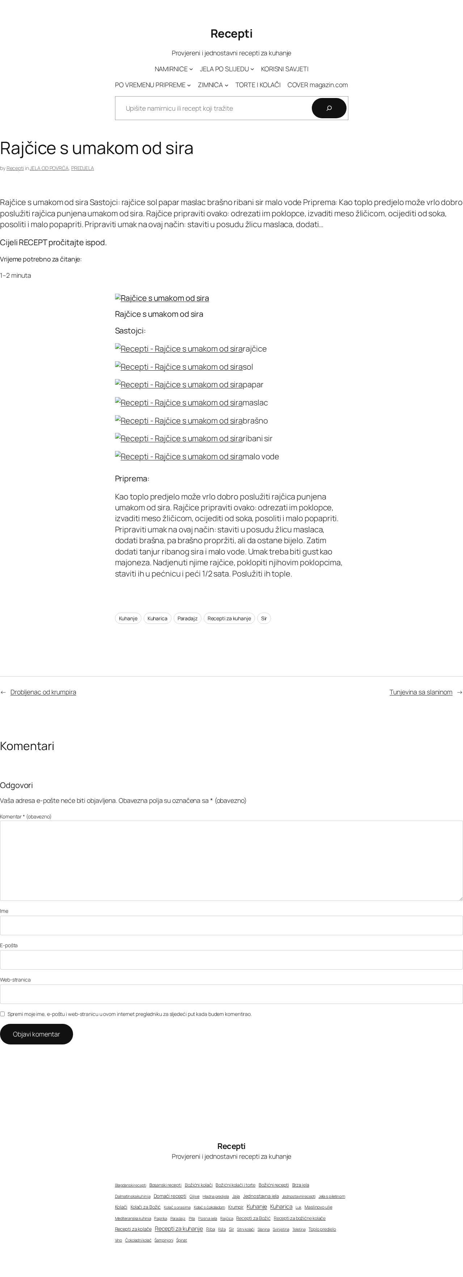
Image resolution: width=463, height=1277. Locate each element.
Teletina (298, 1229)
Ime (4, 910)
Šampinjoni (163, 1240)
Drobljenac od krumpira (43, 692)
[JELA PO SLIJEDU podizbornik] (252, 69)
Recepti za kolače (133, 1229)
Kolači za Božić (146, 1207)
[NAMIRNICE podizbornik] (191, 69)
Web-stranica (15, 979)
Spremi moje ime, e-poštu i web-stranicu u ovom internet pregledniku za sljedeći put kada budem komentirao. (130, 1013)
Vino (118, 1240)
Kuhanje (128, 618)
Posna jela (207, 1218)
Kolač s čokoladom (209, 1207)
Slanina (263, 1229)
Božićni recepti (274, 1185)
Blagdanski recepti (130, 1185)
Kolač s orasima (177, 1207)
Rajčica (226, 1218)
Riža (222, 1229)
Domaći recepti (170, 1196)
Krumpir (235, 1207)
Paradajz (187, 618)
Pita (192, 1218)
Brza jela (300, 1185)
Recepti (232, 33)
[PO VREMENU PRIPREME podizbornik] (189, 85)
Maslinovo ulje (318, 1207)
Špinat (181, 1240)
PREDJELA (82, 168)
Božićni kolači (199, 1185)
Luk (298, 1207)
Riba (210, 1229)
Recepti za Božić (253, 1218)
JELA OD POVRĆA (49, 168)
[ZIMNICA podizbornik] (227, 85)
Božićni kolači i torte (235, 1185)
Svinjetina (281, 1229)
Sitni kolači (245, 1229)
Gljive (194, 1196)
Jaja (236, 1196)
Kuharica (157, 618)
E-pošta (9, 945)
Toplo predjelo (322, 1229)
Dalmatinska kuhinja (132, 1196)
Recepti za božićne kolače (300, 1218)
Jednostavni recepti (298, 1196)
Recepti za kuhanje (229, 618)
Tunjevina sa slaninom (421, 692)
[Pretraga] (329, 108)
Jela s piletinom (332, 1196)
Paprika (160, 1218)
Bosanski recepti (165, 1185)
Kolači (121, 1207)
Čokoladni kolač (138, 1240)
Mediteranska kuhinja (133, 1218)
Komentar (26, 816)
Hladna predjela (216, 1196)
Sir (264, 618)
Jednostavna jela (261, 1196)
